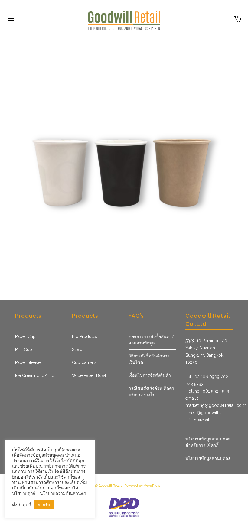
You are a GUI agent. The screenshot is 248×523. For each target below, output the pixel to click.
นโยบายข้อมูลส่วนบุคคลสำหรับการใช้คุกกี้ (208, 442)
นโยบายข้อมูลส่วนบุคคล (208, 458)
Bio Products (84, 336)
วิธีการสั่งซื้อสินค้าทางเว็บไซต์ (149, 359)
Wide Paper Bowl (89, 375)
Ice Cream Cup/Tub (34, 375)
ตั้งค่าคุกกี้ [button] (21, 504)
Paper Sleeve (28, 362)
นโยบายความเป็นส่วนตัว (63, 493)
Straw (77, 349)
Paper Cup (25, 336)
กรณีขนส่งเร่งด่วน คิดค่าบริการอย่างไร (151, 391)
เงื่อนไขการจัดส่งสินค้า (150, 375)
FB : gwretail (197, 419)
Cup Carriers (84, 362)
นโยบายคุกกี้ (23, 493)
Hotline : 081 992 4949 (207, 391)
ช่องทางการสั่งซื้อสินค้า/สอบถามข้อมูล (151, 339)
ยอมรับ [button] (44, 504)
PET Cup (23, 349)
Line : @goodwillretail (206, 412)
